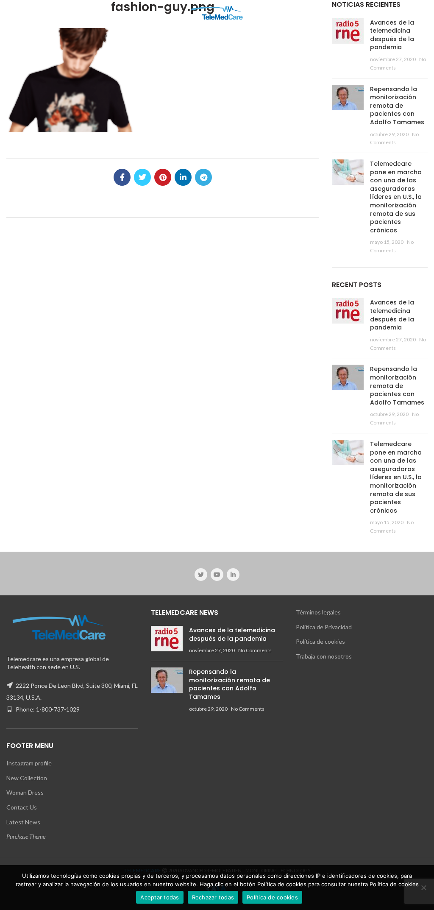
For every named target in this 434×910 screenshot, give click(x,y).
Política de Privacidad (324, 627)
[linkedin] (183, 177)
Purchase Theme (25, 836)
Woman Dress (25, 792)
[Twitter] (142, 177)
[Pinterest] (162, 177)
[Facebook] (122, 177)
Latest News (23, 822)
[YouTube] (217, 574)
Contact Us (21, 807)
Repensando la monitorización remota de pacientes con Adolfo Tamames (397, 105)
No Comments (255, 650)
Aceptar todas (159, 897)
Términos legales (318, 612)
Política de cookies (320, 641)
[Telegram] (203, 177)
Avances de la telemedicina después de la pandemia (392, 35)
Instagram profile (29, 763)
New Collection (26, 778)
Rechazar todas (213, 897)
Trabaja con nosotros (324, 656)
